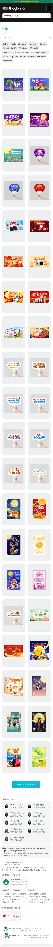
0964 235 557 (39, 824)
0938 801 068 (39, 808)
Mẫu (5, 29)
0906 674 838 (16, 840)
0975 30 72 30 (16, 808)
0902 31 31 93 (39, 816)
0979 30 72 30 (16, 824)
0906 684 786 (39, 832)
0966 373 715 (16, 816)
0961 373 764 (16, 832)
